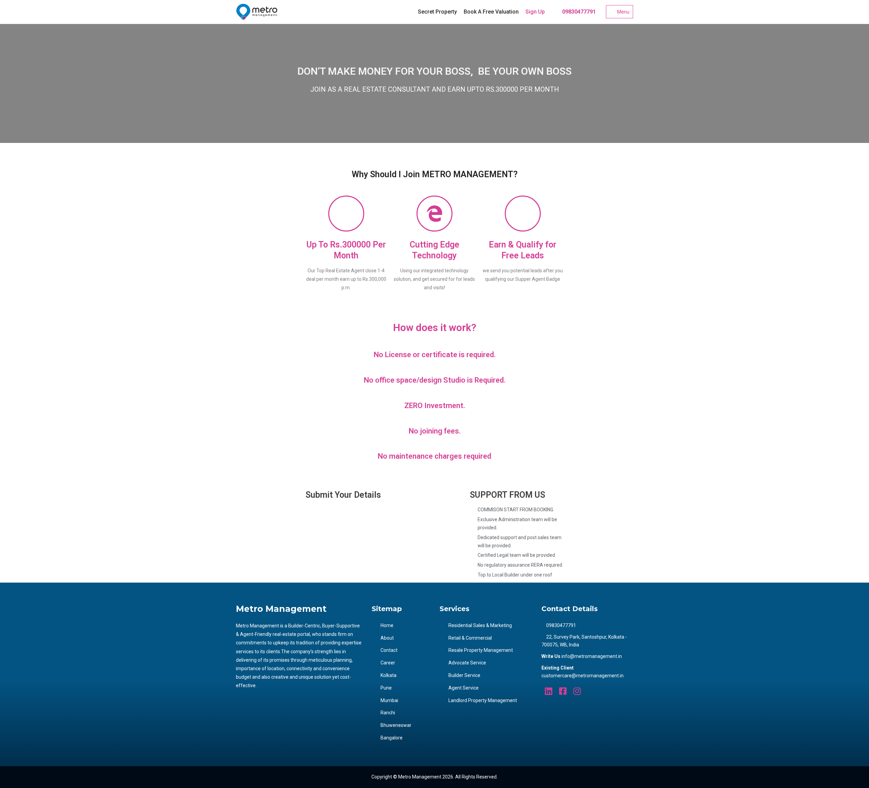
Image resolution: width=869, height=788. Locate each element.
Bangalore (392, 737)
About (387, 638)
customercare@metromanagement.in (582, 675)
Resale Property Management (480, 650)
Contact (389, 650)
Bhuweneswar (396, 725)
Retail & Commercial (470, 638)
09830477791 (578, 11)
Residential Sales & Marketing (480, 625)
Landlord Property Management (482, 700)
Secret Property (437, 11)
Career (388, 662)
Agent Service (463, 688)
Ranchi (388, 712)
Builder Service (464, 675)
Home (387, 625)
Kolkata (388, 675)
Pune (386, 688)
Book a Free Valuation (491, 11)
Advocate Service (467, 662)
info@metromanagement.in (591, 656)
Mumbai (389, 700)
